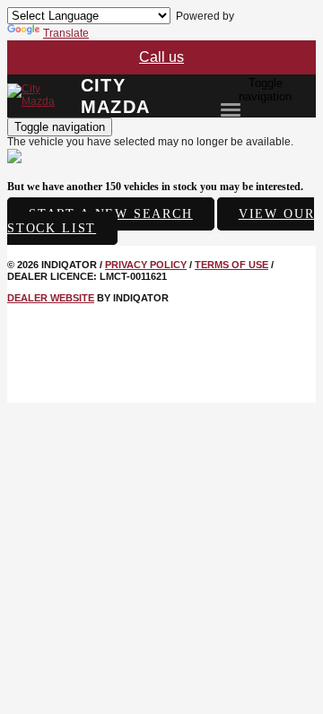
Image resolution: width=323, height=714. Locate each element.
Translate (66, 33)
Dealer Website (50, 297)
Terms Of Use (231, 264)
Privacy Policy (146, 264)
